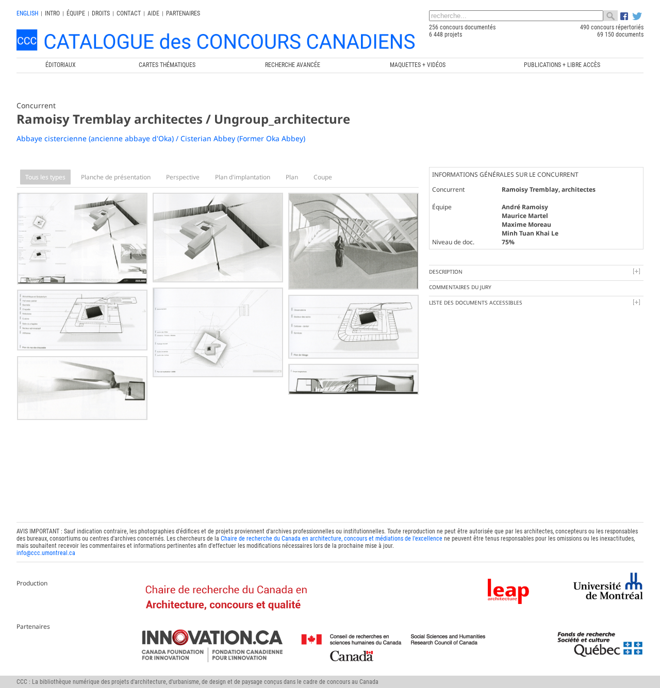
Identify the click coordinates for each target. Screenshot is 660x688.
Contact (129, 13)
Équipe (76, 13)
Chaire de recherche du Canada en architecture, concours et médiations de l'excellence (331, 538)
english (27, 13)
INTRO (52, 13)
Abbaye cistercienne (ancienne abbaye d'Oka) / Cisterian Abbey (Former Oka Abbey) (160, 138)
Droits (101, 13)
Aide (153, 13)
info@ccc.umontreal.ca (45, 553)
